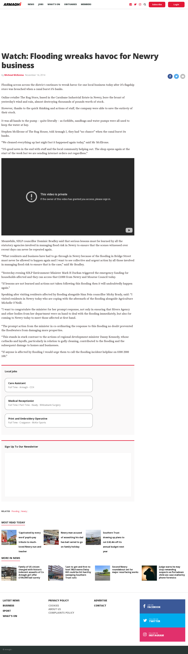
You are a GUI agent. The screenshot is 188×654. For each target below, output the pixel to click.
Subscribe (157, 4)
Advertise (100, 600)
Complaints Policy (61, 613)
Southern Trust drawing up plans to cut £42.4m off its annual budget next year (113, 542)
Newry (24, 511)
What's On (10, 616)
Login (176, 4)
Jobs (40, 4)
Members (86, 4)
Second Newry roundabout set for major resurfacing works (125, 569)
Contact (100, 605)
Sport (7, 611)
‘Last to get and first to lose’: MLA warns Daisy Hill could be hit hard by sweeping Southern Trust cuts (78, 572)
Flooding (15, 511)
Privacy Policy (58, 600)
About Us (54, 609)
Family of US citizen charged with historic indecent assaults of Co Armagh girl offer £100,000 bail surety (31, 572)
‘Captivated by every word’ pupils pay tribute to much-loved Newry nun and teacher (30, 542)
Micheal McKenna (14, 75)
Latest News (11, 600)
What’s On (53, 4)
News (31, 4)
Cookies (53, 605)
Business (8, 605)
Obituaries (70, 4)
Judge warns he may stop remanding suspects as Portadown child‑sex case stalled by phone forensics (172, 572)
